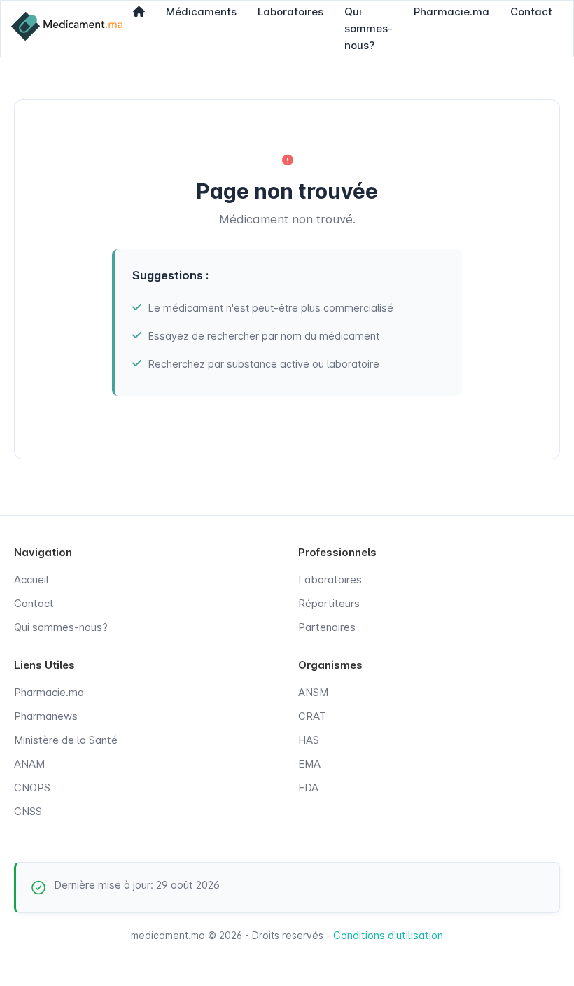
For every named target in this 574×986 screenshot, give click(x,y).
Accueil (31, 579)
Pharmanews (46, 716)
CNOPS (32, 787)
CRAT (312, 716)
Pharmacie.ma (49, 692)
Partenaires (327, 627)
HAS (308, 740)
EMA (309, 763)
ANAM (29, 763)
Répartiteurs (329, 603)
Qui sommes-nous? (61, 627)
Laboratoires (330, 579)
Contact (34, 603)
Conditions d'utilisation (388, 935)
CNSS (28, 811)
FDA (308, 787)
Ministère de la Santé (66, 740)
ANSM (313, 692)
